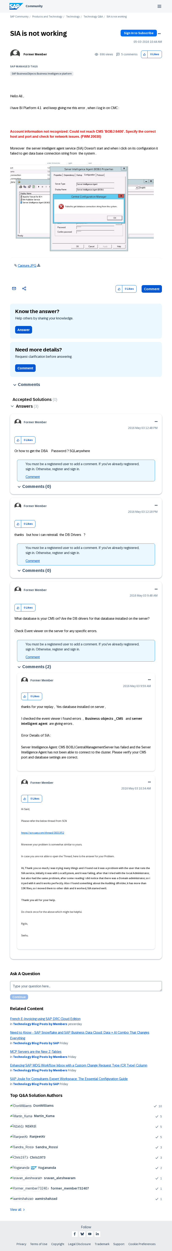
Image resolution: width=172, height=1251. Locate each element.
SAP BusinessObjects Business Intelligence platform (42, 73)
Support (119, 1244)
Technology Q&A (93, 16)
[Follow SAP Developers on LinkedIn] (97, 1234)
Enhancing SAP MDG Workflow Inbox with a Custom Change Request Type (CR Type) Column (78, 1065)
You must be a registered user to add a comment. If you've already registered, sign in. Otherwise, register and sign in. (82, 466)
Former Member (35, 54)
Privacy (21, 1244)
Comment (152, 289)
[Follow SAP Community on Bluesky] (82, 1234)
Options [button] (159, 33)
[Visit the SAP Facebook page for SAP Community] (74, 1234)
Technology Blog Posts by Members (40, 1024)
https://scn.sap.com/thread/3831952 (42, 832)
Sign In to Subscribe (139, 33)
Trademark (102, 1244)
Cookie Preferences (142, 1244)
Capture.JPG (27, 265)
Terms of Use (38, 1244)
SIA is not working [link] (117, 16)
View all (15, 1209)
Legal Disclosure (79, 1244)
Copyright (57, 1244)
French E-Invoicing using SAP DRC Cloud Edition (45, 1019)
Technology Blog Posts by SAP (36, 1043)
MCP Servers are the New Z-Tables (35, 1051)
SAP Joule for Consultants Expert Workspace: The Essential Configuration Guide (69, 1079)
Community (34, 6)
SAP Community (19, 16)
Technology (73, 16)
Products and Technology (47, 16)
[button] (144, 54)
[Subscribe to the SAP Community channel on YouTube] (89, 1234)
